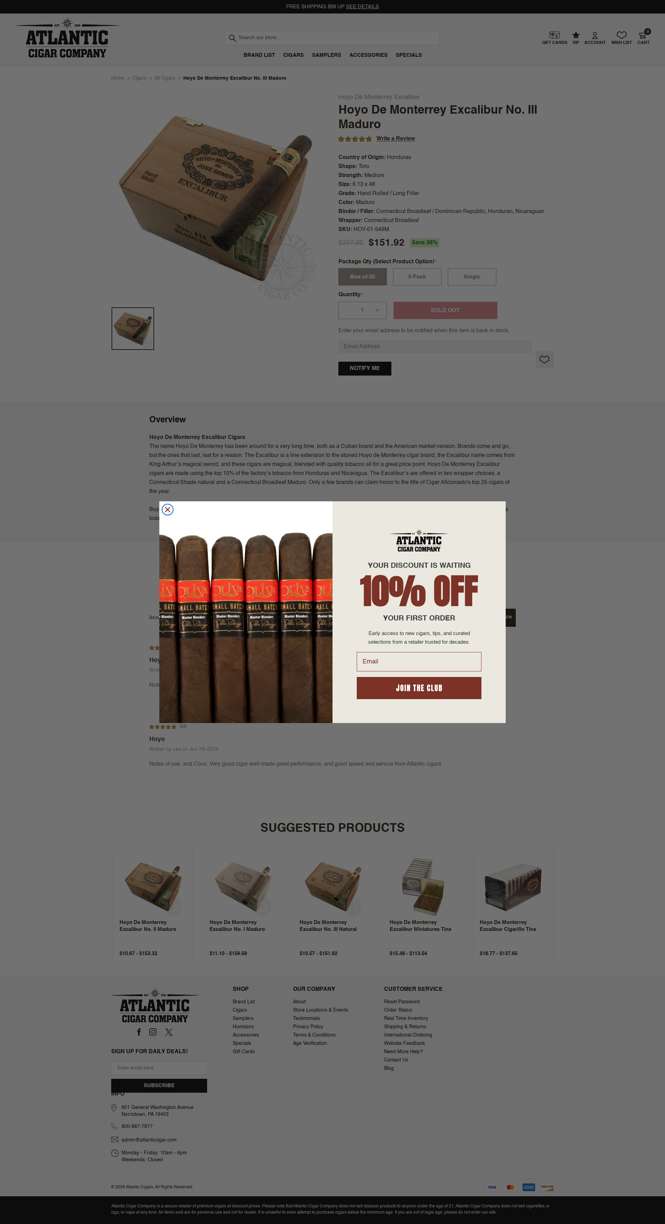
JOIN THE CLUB (419, 688)
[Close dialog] (167, 509)
